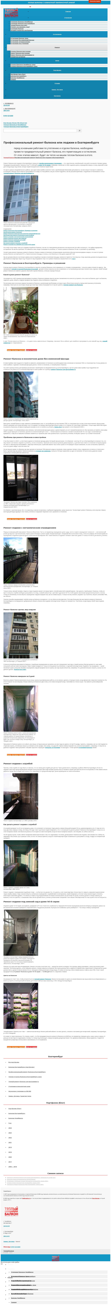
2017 (10, 1162)
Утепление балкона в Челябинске (21, 22)
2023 (10, 1133)
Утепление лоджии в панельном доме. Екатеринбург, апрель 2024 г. (25, 1184)
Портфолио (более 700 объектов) (15, 123)
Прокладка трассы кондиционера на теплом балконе (21, 1179)
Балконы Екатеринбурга (18, 76)
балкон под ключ (20, 669)
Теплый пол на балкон (17, 56)
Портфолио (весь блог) (17, 74)
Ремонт (57, 47)
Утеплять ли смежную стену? (20, 27)
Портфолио (57, 70)
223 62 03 (6, 105)
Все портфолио (13, 1062)
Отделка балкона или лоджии (20, 51)
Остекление (57, 34)
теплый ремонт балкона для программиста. (18, 173)
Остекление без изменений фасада (22, 40)
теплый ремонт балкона (42, 979)
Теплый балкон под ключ (18, 25)
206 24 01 (6, 111)
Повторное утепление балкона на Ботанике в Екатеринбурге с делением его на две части (31, 1177)
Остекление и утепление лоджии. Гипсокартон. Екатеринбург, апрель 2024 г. (27, 1181)
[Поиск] (80, 130)
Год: (10, 1123)
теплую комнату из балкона (73, 285)
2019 (10, 1147)
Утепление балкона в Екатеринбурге (22, 23)
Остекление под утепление (19, 43)
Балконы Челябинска (17, 78)
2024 (10, 1128)
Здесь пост (58, 427)
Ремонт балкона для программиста (22, 55)
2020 (10, 1157)
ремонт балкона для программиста (63, 369)
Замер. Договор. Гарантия (16, 350)
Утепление (68, 17)
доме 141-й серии (44, 165)
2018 (10, 1152)
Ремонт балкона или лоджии (20, 53)
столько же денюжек (43, 451)
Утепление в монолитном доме (19, 1086)
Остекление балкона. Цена (19, 38)
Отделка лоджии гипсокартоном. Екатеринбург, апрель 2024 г (23, 1183)
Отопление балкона (17, 28)
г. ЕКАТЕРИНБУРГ (9, 109)
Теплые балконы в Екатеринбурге (15, 127)
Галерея (13, 79)
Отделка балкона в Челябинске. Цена (22, 64)
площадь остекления (52, 747)
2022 (10, 1137)
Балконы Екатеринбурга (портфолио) (21, 1067)
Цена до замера (31, 350)
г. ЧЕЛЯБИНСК (8, 103)
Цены (57, 60)
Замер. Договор (57, 89)
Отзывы (57, 83)
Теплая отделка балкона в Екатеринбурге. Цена (25, 1077)
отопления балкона (85, 747)
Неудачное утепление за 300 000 (19, 1091)
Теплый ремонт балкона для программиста (23, 1081)
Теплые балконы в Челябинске (14, 125)
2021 (10, 1142)
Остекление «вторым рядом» (20, 42)
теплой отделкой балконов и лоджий (24, 269)
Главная (68, 11)
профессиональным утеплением (50, 163)
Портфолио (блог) (14, 1108)
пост (73, 259)
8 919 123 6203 (8, 116)
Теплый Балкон (8, 1251)
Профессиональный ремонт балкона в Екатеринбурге (27, 1072)
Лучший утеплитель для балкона (21, 30)
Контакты (57, 96)
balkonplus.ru (26, 1198)
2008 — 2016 (12, 1166)
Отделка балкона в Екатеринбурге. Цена (23, 66)
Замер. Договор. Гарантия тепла (19, 1096)
